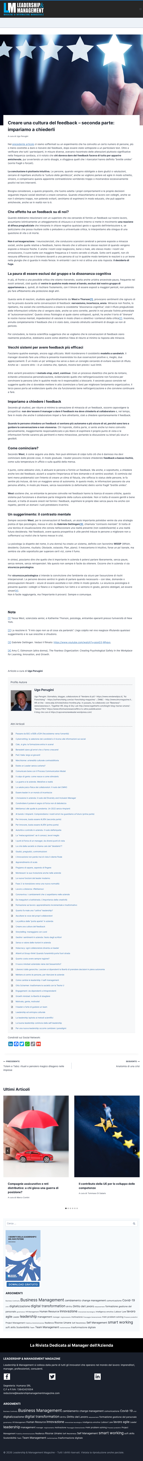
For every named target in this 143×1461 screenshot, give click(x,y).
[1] (91, 299)
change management (94, 1300)
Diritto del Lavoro (83, 1306)
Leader (16, 1317)
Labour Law (120, 1311)
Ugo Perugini (44, 690)
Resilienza (49, 1323)
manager (56, 1317)
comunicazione (114, 1300)
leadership (28, 1316)
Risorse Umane (62, 1322)
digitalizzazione (19, 1306)
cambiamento (73, 1300)
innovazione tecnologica (86, 1312)
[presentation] (36, 1136)
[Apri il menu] (140, 9)
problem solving (115, 1317)
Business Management (42, 1299)
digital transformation (48, 1306)
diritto (69, 1306)
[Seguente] (135, 1150)
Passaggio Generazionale (92, 1317)
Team (32, 1327)
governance (21, 1312)
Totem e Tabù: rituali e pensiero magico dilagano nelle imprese (33, 1065)
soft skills (11, 1327)
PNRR (104, 1317)
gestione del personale (125, 1416)
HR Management (32, 1312)
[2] (120, 318)
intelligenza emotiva (105, 1312)
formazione (111, 1306)
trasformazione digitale (83, 1327)
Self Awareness (79, 1323)
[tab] (66, 1208)
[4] (16, 590)
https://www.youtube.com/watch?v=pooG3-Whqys (82, 642)
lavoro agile (121, 1422)
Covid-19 (128, 1300)
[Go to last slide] (8, 1150)
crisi (7, 1307)
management (45, 1316)
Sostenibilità (22, 1327)
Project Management (15, 1323)
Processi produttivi (131, 1317)
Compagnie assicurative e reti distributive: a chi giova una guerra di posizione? (33, 1188)
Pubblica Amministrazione (35, 1323)
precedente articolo (23, 144)
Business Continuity (13, 1301)
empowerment (100, 1307)
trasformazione (65, 1328)
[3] (81, 524)
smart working (120, 1322)
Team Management (47, 1327)
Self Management (96, 1322)
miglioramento (66, 1317)
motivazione (77, 1317)
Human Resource (49, 1311)
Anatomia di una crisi (128, 1064)
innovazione (68, 1311)
